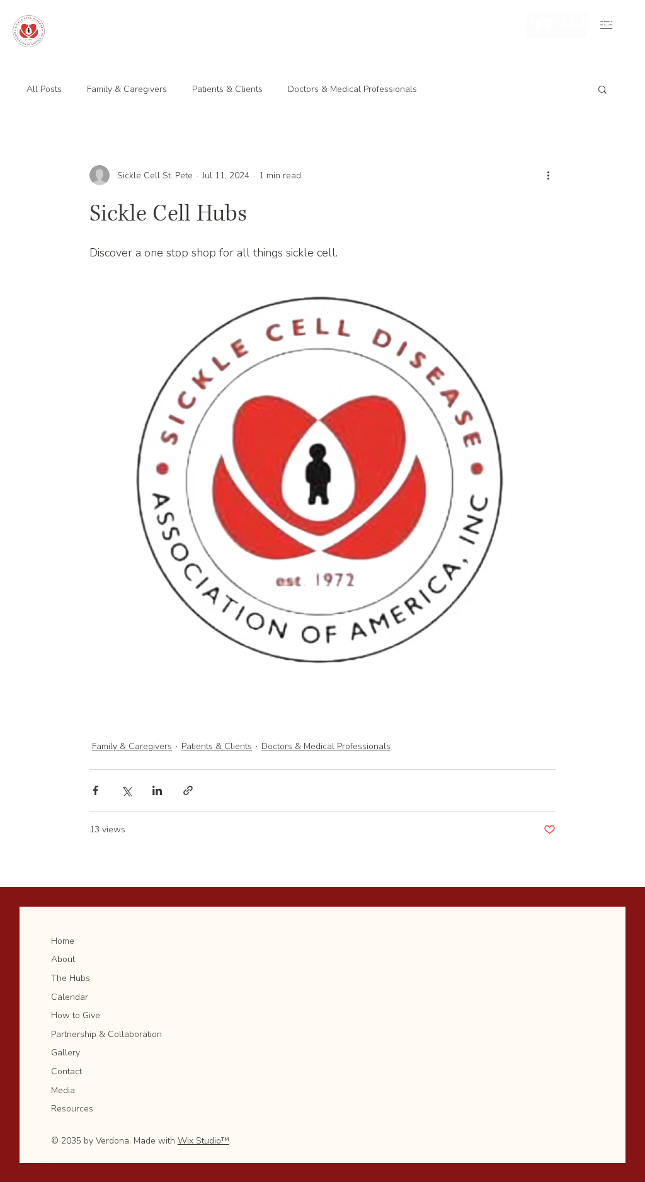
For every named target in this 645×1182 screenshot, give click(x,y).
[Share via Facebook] (95, 790)
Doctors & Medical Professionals (352, 89)
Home (62, 941)
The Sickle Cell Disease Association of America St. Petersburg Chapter (356, 19)
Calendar (69, 997)
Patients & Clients (227, 89)
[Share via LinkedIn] (157, 790)
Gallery (65, 1053)
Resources (72, 1109)
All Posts (44, 89)
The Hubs (70, 978)
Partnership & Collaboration (106, 1034)
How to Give (75, 1015)
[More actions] (548, 175)
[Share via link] (188, 790)
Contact (66, 1071)
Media (63, 1090)
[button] (602, 89)
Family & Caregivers (127, 89)
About (63, 959)
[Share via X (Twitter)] (126, 790)
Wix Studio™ (203, 1141)
